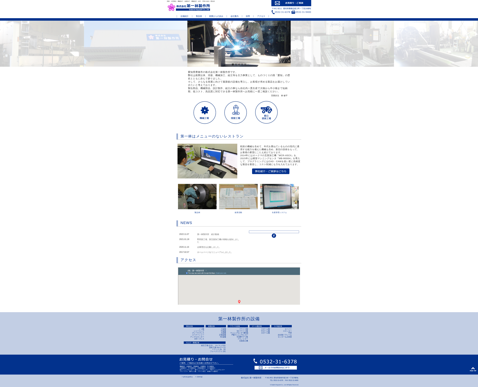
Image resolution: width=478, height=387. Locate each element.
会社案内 (235, 16)
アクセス (261, 16)
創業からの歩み (216, 16)
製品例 (199, 16)
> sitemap (198, 377)
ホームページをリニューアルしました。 (215, 252)
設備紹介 (185, 16)
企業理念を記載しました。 (209, 247)
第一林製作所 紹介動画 (208, 234)
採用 (248, 16)
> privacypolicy (187, 377)
